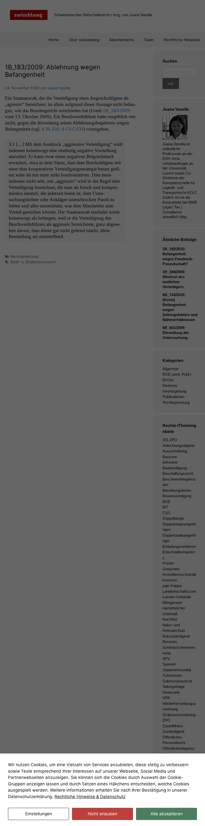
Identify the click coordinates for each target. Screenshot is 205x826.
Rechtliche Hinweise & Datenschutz (90, 796)
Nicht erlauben (102, 813)
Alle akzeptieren (166, 813)
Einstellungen (38, 813)
